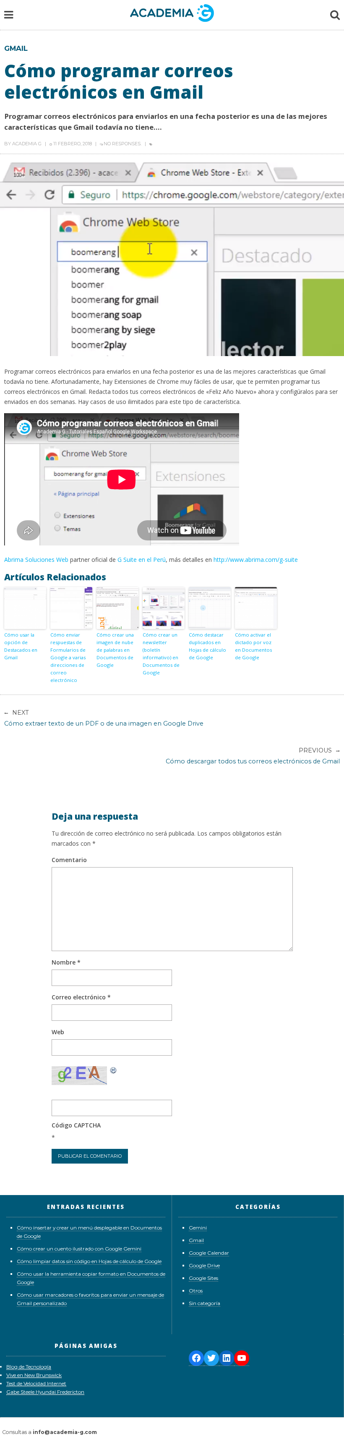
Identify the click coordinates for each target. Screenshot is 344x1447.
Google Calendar (209, 1253)
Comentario (69, 860)
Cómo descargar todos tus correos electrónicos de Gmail (253, 756)
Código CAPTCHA (76, 1125)
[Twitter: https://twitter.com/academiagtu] (211, 1358)
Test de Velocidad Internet (36, 1383)
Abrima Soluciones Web (36, 560)
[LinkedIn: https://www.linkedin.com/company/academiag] (226, 1358)
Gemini (198, 1227)
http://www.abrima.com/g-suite (256, 560)
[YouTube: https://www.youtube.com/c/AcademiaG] (241, 1358)
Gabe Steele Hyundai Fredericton (45, 1392)
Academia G (27, 144)
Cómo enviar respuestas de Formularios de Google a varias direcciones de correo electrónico (68, 657)
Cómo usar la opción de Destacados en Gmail (20, 646)
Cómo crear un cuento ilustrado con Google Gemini (79, 1248)
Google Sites (203, 1278)
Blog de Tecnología (28, 1366)
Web (58, 1032)
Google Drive (204, 1265)
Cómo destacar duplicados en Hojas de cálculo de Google (207, 646)
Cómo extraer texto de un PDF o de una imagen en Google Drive (103, 718)
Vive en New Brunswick (34, 1375)
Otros (196, 1290)
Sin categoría (204, 1303)
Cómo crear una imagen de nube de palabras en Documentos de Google (115, 650)
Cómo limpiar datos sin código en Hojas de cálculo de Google (89, 1261)
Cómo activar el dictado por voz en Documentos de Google (253, 646)
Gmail (16, 48)
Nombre (66, 962)
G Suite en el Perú (141, 560)
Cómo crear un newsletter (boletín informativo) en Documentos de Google (161, 654)
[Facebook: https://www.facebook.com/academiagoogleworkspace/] (196, 1358)
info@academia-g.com (65, 1432)
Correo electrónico (81, 997)
